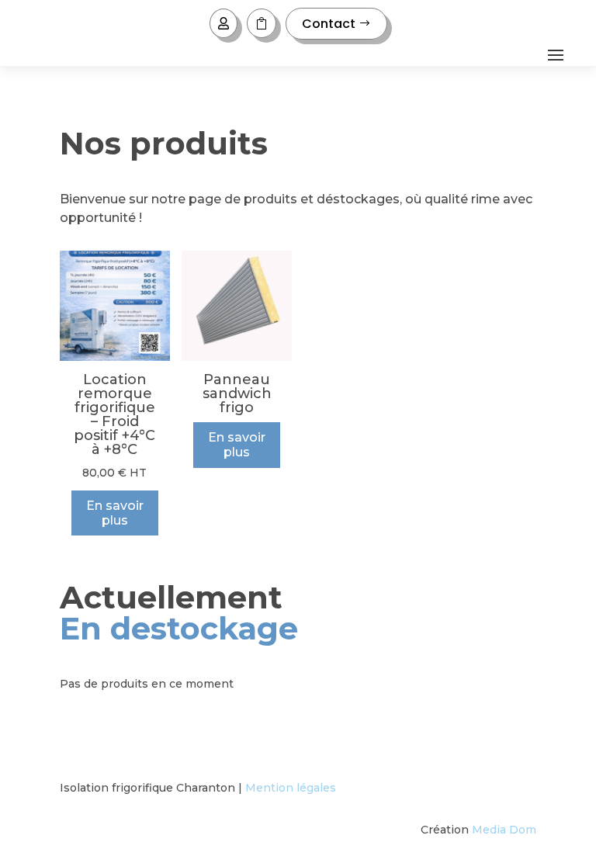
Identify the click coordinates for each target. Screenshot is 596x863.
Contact (328, 24)
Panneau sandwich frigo (237, 393)
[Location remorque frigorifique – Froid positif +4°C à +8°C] (115, 357)
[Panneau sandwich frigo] (237, 357)
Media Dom (504, 830)
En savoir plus (115, 513)
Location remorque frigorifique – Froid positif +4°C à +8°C (114, 414)
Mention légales (290, 788)
